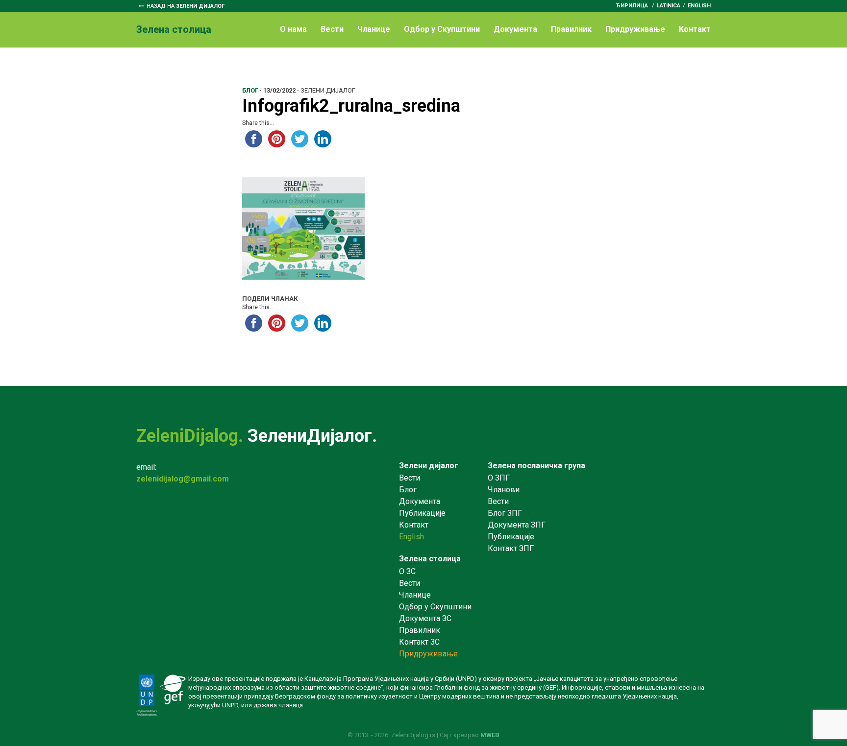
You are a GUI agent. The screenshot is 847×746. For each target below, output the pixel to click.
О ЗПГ (499, 477)
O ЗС (407, 571)
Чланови (504, 489)
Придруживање (635, 29)
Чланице (373, 29)
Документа (515, 29)
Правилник (571, 29)
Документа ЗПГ (517, 524)
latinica (668, 5)
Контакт (695, 29)
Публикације (422, 513)
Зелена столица (430, 558)
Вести (332, 29)
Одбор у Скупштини (442, 29)
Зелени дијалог (428, 465)
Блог (408, 489)
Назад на (185, 6)
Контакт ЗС (419, 642)
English (699, 5)
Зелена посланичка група (536, 465)
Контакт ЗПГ (511, 548)
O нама (293, 29)
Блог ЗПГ (505, 513)
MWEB (489, 735)
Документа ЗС (425, 618)
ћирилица (632, 5)
